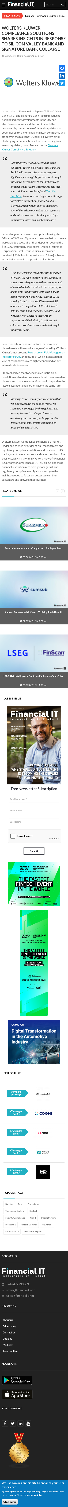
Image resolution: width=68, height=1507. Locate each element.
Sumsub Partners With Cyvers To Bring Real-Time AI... (34, 612)
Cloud (33, 1217)
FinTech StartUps (29, 1224)
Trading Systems (48, 1217)
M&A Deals (47, 1224)
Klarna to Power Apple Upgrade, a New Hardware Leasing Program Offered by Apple (45, 15)
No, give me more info (29, 1494)
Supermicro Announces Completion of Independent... (34, 548)
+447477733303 (17, 1284)
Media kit (8, 1344)
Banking (9, 1204)
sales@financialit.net (20, 1296)
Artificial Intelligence (33, 1231)
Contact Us (9, 1332)
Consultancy (33, 1204)
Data (20, 1204)
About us (8, 1319)
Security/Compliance (15, 1217)
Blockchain (10, 1224)
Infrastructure (12, 1231)
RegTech (33, 1211)
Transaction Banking (14, 1211)
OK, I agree (9, 1501)
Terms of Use (10, 1351)
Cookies (7, 1338)
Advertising (9, 1326)
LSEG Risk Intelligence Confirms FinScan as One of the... (34, 676)
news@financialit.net (20, 1290)
